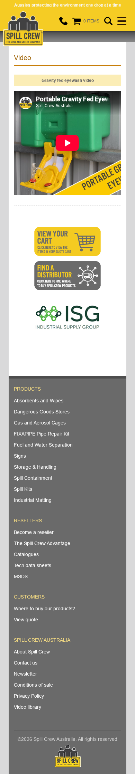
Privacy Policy (29, 696)
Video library (27, 707)
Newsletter (25, 674)
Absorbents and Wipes (38, 400)
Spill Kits (23, 489)
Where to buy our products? (44, 608)
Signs (20, 456)
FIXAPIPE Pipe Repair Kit (41, 434)
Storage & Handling (35, 467)
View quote (26, 619)
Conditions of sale (33, 685)
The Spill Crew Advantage (42, 543)
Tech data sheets (32, 565)
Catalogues (26, 554)
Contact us (25, 663)
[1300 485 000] (63, 21)
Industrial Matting (33, 500)
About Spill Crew (32, 651)
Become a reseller (34, 532)
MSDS (21, 576)
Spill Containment (33, 478)
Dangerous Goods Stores (42, 411)
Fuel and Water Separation (43, 445)
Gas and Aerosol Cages (40, 423)
